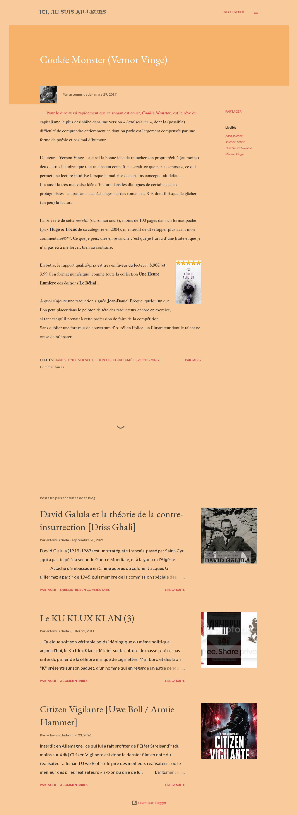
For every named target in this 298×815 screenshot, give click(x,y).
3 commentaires (73, 680)
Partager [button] (233, 111)
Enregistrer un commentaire (85, 589)
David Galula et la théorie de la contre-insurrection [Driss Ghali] (111, 520)
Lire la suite (175, 589)
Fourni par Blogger (151, 803)
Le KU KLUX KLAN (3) (87, 618)
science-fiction (235, 142)
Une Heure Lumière (238, 148)
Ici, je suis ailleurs (72, 12)
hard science (233, 136)
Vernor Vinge (234, 154)
